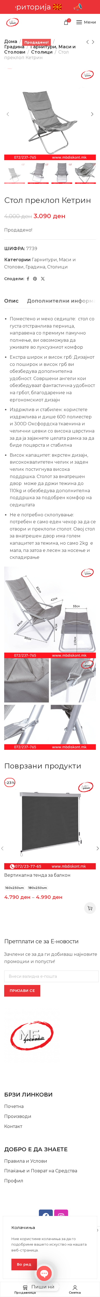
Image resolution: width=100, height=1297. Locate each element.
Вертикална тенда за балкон (37, 875)
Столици (41, 52)
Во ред (24, 1264)
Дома (10, 41)
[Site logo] (12, 22)
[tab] (11, 301)
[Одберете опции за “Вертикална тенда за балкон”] (90, 908)
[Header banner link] (50, 7)
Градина (14, 46)
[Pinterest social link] (35, 279)
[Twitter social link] (43, 279)
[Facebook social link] (28, 279)
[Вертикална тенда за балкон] (50, 823)
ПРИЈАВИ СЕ (22, 990)
